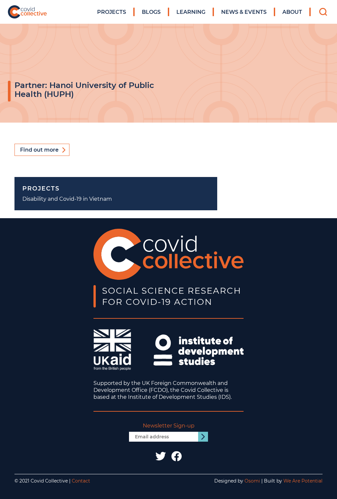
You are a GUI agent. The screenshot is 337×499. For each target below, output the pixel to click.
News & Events (244, 12)
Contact (81, 481)
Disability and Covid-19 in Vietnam (67, 199)
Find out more (39, 150)
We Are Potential (303, 481)
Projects (111, 12)
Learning (190, 12)
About (292, 12)
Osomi (252, 481)
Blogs (151, 12)
